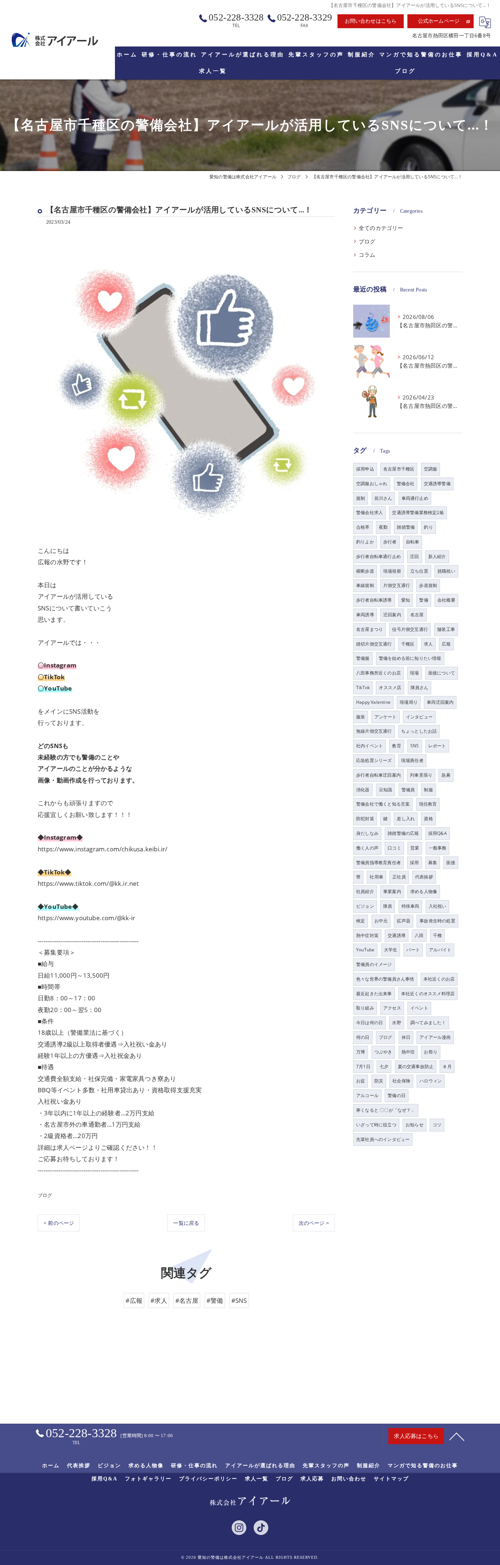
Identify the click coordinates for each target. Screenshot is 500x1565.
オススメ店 (390, 687)
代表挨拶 (424, 877)
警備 (423, 600)
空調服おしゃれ (371, 483)
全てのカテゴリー (381, 227)
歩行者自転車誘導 (374, 600)
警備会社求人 (369, 512)
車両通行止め (415, 498)
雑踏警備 (406, 527)
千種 (437, 935)
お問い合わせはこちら (371, 21)
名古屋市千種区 (398, 469)
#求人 (158, 1300)
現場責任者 (412, 760)
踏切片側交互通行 (374, 644)
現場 (414, 673)
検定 (360, 921)
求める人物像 (423, 891)
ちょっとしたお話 (419, 731)
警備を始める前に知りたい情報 (410, 658)
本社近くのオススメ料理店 (428, 993)
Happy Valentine (373, 702)
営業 (414, 848)
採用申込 (365, 469)
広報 (446, 644)
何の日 (363, 1037)
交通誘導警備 (437, 483)
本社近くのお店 (439, 979)
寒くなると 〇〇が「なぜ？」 (385, 1110)
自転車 (412, 542)
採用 (414, 862)
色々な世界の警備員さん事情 (385, 979)
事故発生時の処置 (437, 921)
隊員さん (420, 687)
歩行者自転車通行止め (378, 556)
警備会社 (406, 483)
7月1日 (363, 1066)
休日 (406, 1037)
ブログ (45, 1195)
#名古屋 (186, 1300)
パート (413, 950)
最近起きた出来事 (374, 993)
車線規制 (365, 585)
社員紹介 (365, 891)
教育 (396, 746)
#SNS (239, 1300)
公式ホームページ (439, 21)
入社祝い (438, 906)
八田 (419, 935)
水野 (396, 1022)
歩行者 (390, 542)
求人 (428, 644)
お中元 (381, 921)
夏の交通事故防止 (416, 1066)
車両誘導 (365, 614)
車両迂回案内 (440, 702)
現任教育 (428, 804)
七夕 (384, 1066)
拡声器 (403, 921)
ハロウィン (430, 1081)
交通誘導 (397, 935)
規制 (360, 498)
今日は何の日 (369, 1022)
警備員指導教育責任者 (378, 862)
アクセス (392, 1008)
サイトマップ (391, 1479)
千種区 (408, 644)
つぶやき (383, 1052)
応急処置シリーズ (374, 760)
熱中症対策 (367, 935)
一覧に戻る (186, 1222)
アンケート (385, 717)
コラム (367, 254)
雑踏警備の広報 (403, 833)
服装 (360, 717)
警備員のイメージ (374, 964)
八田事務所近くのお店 (378, 673)
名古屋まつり (369, 629)
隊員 (387, 906)
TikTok (363, 687)
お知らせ (414, 1125)
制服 (428, 790)
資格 (428, 818)
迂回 (414, 556)
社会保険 (401, 1081)
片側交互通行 (396, 585)
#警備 (214, 1300)
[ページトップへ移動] (456, 1436)
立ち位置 (419, 571)
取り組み (365, 1008)
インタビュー (419, 717)
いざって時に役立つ (376, 1125)
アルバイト (440, 950)
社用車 (376, 877)
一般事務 (438, 848)
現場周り (409, 702)
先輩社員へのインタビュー (383, 1139)
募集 (432, 862)
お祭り (430, 1052)
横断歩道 (365, 571)
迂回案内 (392, 614)
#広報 (134, 1300)
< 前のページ (59, 1222)
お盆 (360, 1081)
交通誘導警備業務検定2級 (418, 512)
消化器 (363, 790)
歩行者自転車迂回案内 (378, 775)
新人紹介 (437, 556)
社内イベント (369, 746)
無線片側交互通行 (374, 731)
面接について (441, 673)
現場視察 (392, 571)
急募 (445, 775)
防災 (378, 1081)
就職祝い (446, 571)
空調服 (430, 469)
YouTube (365, 950)
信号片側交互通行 (410, 629)
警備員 (408, 790)
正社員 (399, 877)
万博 (360, 1052)
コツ (437, 1125)
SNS (414, 746)
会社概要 (446, 600)
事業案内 (392, 891)
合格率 (363, 527)
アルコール (367, 1095)
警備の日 (397, 1095)
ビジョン (365, 906)
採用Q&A (437, 833)
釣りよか (365, 542)
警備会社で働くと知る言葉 (383, 804)
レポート (437, 746)
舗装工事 (446, 629)
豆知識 (385, 790)
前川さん (383, 498)
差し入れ (406, 818)
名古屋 (417, 614)
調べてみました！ (428, 1022)
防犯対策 (365, 818)
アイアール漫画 (435, 1037)
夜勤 (383, 527)
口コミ (394, 848)
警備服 (363, 658)
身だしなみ (367, 833)
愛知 (405, 600)
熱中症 (408, 1052)
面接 (450, 862)
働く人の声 (367, 848)
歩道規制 (428, 585)
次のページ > (314, 1222)
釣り (428, 527)
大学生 (391, 950)
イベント (419, 1008)
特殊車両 (410, 906)
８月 (447, 1066)
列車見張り (421, 775)
